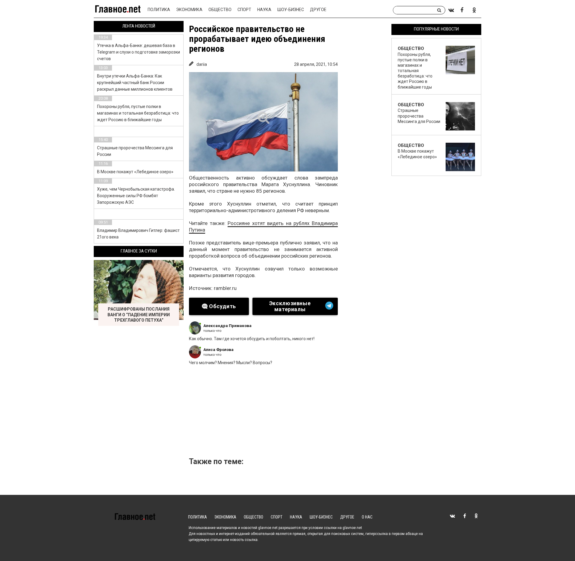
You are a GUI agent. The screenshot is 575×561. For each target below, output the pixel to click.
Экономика (189, 9)
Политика (159, 9)
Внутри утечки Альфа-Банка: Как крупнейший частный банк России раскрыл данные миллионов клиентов (134, 83)
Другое (318, 9)
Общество (219, 9)
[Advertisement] (289, 413)
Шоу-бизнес (290, 9)
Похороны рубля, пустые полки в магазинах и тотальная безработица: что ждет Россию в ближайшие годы (138, 113)
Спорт (244, 9)
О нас (367, 517)
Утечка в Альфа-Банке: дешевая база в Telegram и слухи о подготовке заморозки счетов (138, 52)
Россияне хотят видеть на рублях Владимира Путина (263, 226)
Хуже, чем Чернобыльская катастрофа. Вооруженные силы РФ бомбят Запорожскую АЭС (136, 196)
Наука (264, 9)
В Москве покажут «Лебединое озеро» (135, 171)
